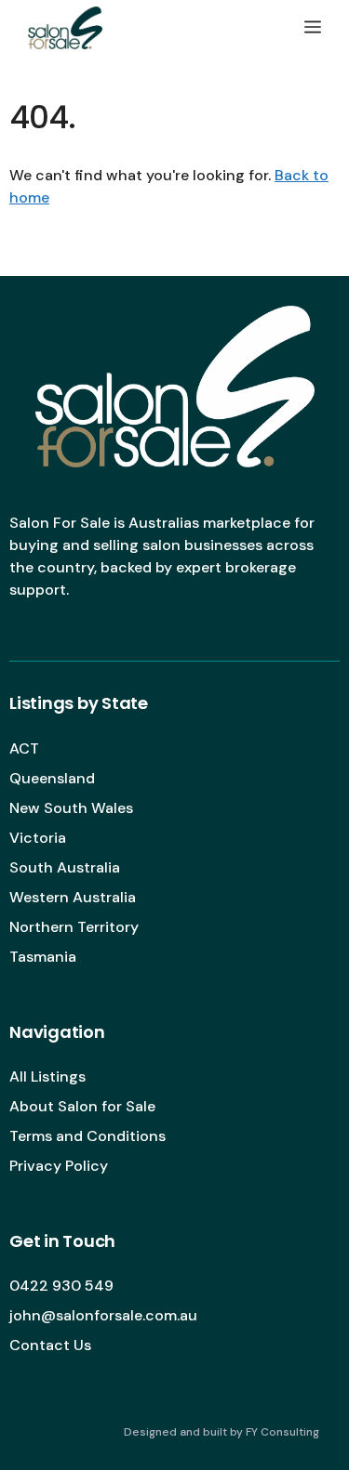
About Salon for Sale (82, 1106)
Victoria (37, 837)
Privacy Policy (58, 1165)
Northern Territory (74, 927)
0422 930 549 (61, 1285)
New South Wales (71, 808)
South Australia (64, 867)
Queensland (52, 778)
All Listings (47, 1076)
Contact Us (50, 1345)
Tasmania (42, 956)
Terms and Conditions (87, 1136)
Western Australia (72, 897)
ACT (24, 748)
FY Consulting (282, 1431)
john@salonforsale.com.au (103, 1315)
